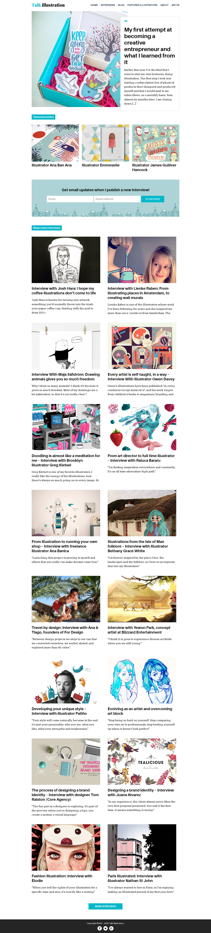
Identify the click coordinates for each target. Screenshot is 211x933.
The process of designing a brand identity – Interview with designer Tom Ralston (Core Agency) (65, 795)
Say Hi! (175, 5)
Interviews (108, 5)
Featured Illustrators (142, 5)
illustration (48, 5)
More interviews (105, 906)
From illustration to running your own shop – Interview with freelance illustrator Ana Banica (64, 546)
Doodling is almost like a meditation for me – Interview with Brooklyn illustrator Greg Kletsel (66, 460)
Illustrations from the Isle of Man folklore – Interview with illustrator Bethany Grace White (138, 546)
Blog (121, 5)
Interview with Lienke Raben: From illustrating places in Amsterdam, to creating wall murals (138, 293)
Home (94, 5)
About (164, 5)
